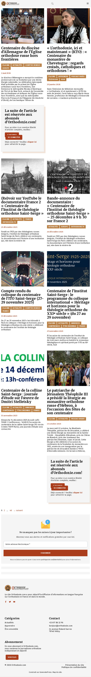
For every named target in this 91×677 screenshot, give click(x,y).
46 (11, 510)
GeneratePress (46, 672)
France (28, 219)
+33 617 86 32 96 (56, 622)
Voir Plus (12, 657)
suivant (18, 510)
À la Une (6, 65)
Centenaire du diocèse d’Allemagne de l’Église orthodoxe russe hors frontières (21, 54)
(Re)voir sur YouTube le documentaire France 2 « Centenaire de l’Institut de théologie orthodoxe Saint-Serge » (22, 206)
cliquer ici (32, 142)
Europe (6, 68)
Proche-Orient (78, 419)
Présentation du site (74, 665)
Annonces (75, 323)
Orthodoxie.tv (9, 222)
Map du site (57, 672)
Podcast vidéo (78, 76)
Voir (63, 79)
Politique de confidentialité (73, 667)
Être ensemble (69, 326)
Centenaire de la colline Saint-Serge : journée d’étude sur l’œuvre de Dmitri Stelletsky (21, 396)
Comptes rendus (32, 65)
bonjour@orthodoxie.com (60, 626)
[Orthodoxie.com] (10, 3)
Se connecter (14, 137)
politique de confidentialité (51, 559)
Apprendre (63, 76)
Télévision (53, 79)
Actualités (17, 65)
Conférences (54, 326)
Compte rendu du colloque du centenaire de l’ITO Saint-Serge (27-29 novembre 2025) (22, 296)
